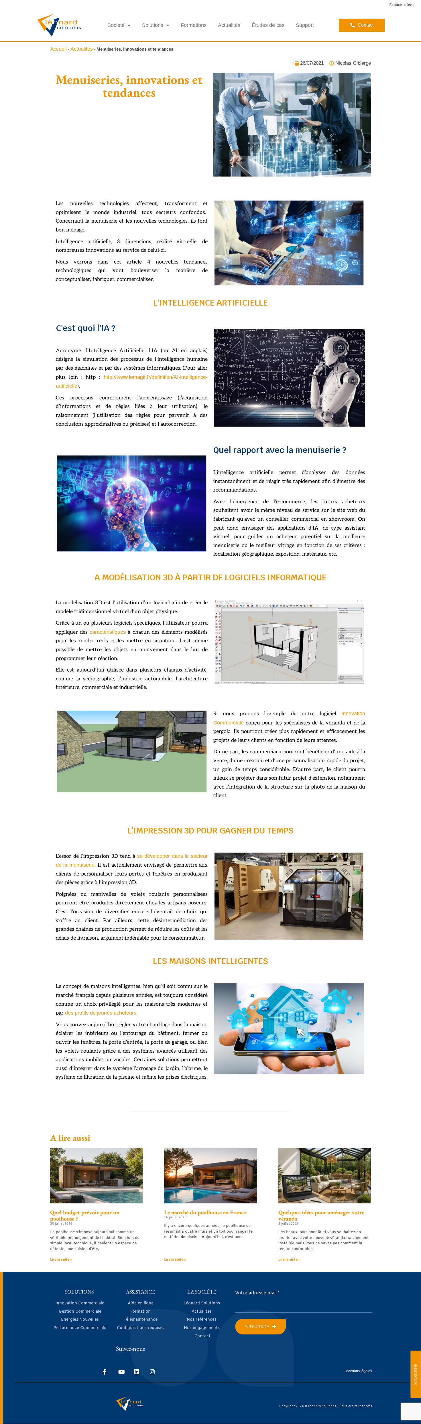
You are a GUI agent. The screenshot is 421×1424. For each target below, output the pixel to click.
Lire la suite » (61, 1259)
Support (305, 25)
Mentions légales (358, 1371)
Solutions (152, 25)
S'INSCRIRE (415, 1374)
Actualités (229, 25)
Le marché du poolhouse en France (205, 1212)
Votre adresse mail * (257, 1293)
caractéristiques (108, 632)
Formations (193, 25)
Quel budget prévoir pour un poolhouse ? (84, 1215)
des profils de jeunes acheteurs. (101, 1013)
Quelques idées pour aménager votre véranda (321, 1215)
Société (116, 25)
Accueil (58, 49)
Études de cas (268, 25)
